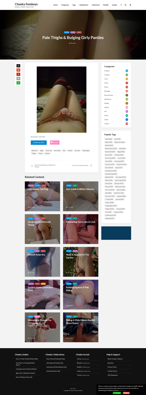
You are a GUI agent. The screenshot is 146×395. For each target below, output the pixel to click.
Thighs (34, 153)
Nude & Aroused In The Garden (77, 256)
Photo (79, 32)
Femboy (67, 32)
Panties (70, 150)
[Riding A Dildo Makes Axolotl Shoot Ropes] (80, 327)
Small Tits (119, 193)
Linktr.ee (83, 371)
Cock (121, 158)
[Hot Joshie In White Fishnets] (80, 196)
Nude (109, 180)
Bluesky (83, 363)
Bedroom (35, 150)
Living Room (110, 171)
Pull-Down (120, 187)
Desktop (31, 185)
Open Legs (120, 180)
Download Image (38, 142)
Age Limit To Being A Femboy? (25, 373)
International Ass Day (53, 371)
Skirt (108, 193)
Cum (108, 161)
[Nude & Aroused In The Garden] (80, 262)
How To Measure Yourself (24, 377)
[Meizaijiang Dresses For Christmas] (42, 327)
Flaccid (109, 168)
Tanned (120, 199)
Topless (47, 153)
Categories (65, 5)
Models (106, 5)
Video (74, 185)
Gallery (37, 316)
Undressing (110, 215)
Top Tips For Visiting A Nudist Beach (25, 364)
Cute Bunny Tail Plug (38, 189)
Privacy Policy (112, 367)
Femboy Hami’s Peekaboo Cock (40, 289)
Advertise (111, 363)
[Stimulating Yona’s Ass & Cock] (80, 229)
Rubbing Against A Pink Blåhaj (77, 289)
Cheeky (119, 155)
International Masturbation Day (56, 367)
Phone (73, 32)
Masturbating (111, 174)
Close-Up (49, 150)
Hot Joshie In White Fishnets (80, 189)
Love (55, 142)
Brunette (110, 152)
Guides (114, 5)
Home (55, 5)
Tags (74, 5)
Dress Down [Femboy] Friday (55, 359)
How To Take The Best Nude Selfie (27, 359)
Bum (108, 155)
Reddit (83, 367)
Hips (119, 168)
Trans (43, 283)
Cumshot (109, 164)
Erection (121, 164)
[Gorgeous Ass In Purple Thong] (42, 229)
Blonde (109, 145)
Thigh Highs (85, 150)
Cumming (119, 161)
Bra (122, 148)
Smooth (77, 150)
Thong (40, 153)
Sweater (121, 196)
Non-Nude (57, 150)
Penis (109, 187)
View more (122, 390)
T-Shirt (109, 199)
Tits (108, 212)
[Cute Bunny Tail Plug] (42, 196)
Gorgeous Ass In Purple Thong (39, 223)
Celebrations (83, 5)
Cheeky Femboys (26, 4)
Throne (83, 375)
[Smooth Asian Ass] (42, 262)
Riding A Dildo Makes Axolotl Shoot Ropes (80, 321)
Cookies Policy (112, 371)
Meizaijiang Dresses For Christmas (40, 321)
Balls (108, 142)
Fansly (83, 359)
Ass (117, 139)
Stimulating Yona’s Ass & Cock (80, 222)
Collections (96, 5)
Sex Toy (109, 190)
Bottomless (111, 148)
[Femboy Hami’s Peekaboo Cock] (42, 294)
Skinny (121, 190)
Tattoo (109, 202)
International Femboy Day (54, 363)
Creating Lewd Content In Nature (26, 369)
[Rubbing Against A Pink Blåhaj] (80, 294)
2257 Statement (113, 375)
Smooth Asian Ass (36, 254)
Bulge (41, 150)
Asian (108, 139)
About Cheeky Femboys (115, 359)
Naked (109, 177)
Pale (64, 150)
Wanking (109, 218)
